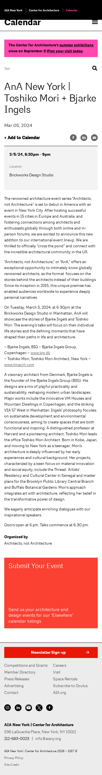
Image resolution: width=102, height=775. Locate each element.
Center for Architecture (44, 10)
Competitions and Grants (26, 665)
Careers (59, 665)
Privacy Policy (13, 757)
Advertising (14, 685)
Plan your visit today (64, 51)
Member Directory (20, 672)
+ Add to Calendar (22, 138)
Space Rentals (65, 678)
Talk (7, 68)
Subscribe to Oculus (70, 685)
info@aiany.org (48, 738)
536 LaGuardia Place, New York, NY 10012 (40, 731)
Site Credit (11, 764)
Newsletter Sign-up (48, 652)
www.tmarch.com (19, 364)
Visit (56, 672)
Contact (11, 692)
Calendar (71, 10)
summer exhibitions (77, 45)
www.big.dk (40, 352)
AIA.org (59, 692)
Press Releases (16, 678)
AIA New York (13, 10)
